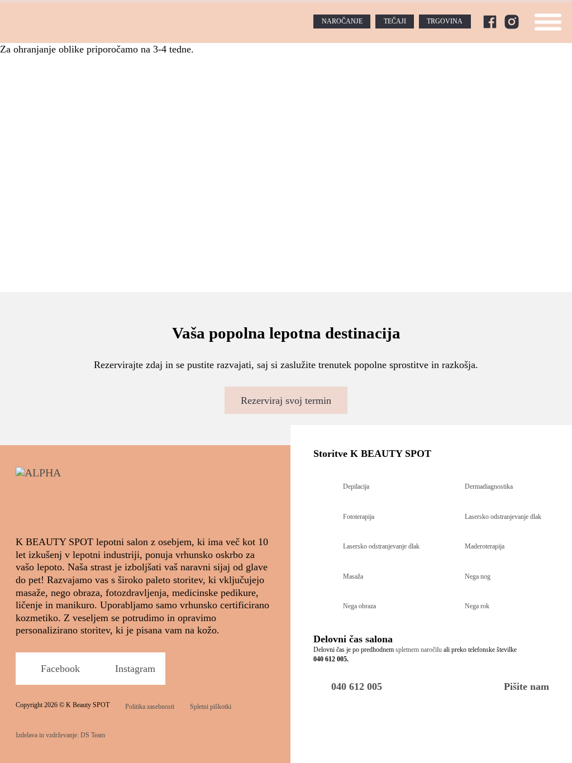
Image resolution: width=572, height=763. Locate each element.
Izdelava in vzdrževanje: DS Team (60, 735)
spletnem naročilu (418, 650)
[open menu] (548, 21)
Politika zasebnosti (149, 706)
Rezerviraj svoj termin (286, 400)
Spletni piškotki (210, 706)
